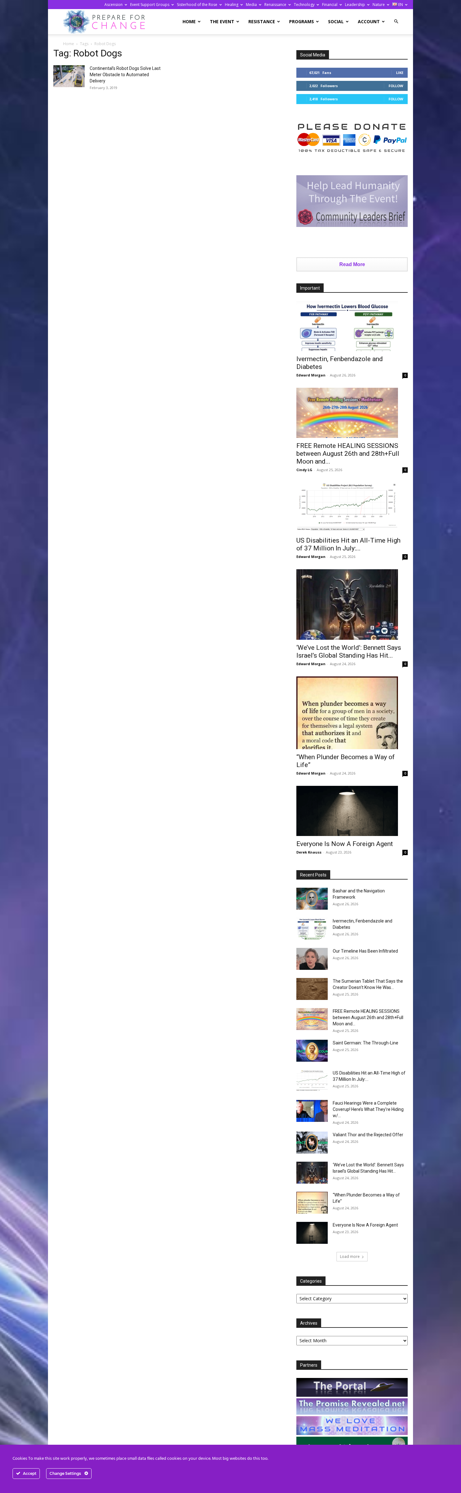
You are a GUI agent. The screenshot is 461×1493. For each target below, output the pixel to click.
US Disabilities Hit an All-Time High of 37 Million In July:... (348, 544)
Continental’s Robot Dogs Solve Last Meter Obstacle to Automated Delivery (125, 74)
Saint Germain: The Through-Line (365, 1042)
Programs (301, 21)
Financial (329, 4)
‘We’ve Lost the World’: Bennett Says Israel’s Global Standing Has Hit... (348, 651)
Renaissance (275, 4)
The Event (222, 21)
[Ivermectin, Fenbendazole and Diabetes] (352, 326)
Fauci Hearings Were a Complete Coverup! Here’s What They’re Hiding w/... (368, 1109)
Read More (352, 264)
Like (399, 72)
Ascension (113, 4)
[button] (396, 21)
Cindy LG (304, 469)
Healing (231, 4)
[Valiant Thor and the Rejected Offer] (312, 1143)
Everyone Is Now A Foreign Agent (344, 844)
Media (251, 4)
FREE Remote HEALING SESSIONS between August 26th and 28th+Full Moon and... (347, 453)
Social (336, 21)
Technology (304, 4)
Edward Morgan (311, 375)
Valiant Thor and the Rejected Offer (368, 1134)
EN (400, 4)
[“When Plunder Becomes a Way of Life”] (352, 712)
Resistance (261, 21)
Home (189, 21)
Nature (379, 4)
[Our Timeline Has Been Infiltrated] (312, 959)
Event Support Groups (149, 4)
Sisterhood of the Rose (197, 4)
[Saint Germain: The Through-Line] (312, 1051)
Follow (396, 85)
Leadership (355, 4)
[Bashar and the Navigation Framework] (312, 899)
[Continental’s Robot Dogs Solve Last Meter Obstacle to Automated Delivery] (69, 76)
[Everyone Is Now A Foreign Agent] (352, 811)
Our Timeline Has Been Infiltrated (365, 951)
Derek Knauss (308, 852)
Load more (350, 1256)
